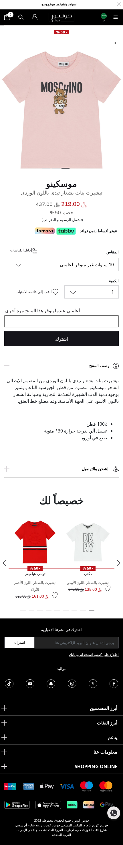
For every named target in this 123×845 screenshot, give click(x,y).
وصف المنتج (99, 365)
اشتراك (19, 642)
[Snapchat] (51, 683)
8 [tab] (31, 613)
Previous (4, 563)
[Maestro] (87, 786)
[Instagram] (72, 683)
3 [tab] (74, 613)
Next (118, 563)
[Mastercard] (106, 786)
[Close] (119, 3)
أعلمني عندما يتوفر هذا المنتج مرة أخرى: (42, 310)
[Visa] (67, 786)
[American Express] (28, 786)
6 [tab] (48, 613)
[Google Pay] (106, 804)
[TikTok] (9, 683)
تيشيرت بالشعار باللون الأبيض (88, 582)
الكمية (114, 280)
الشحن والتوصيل (96, 468)
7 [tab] (40, 613)
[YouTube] (30, 683)
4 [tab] (66, 613)
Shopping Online (96, 766)
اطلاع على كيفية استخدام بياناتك (94, 654)
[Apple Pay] (47, 786)
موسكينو (61, 183)
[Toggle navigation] (115, 17)
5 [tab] (57, 613)
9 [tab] (23, 613)
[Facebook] (114, 683)
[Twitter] (93, 683)
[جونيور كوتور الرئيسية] (61, 17)
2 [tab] (83, 613)
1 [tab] (91, 613)
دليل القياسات (20, 250)
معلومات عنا (105, 752)
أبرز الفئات (107, 723)
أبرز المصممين (103, 708)
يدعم (112, 737)
